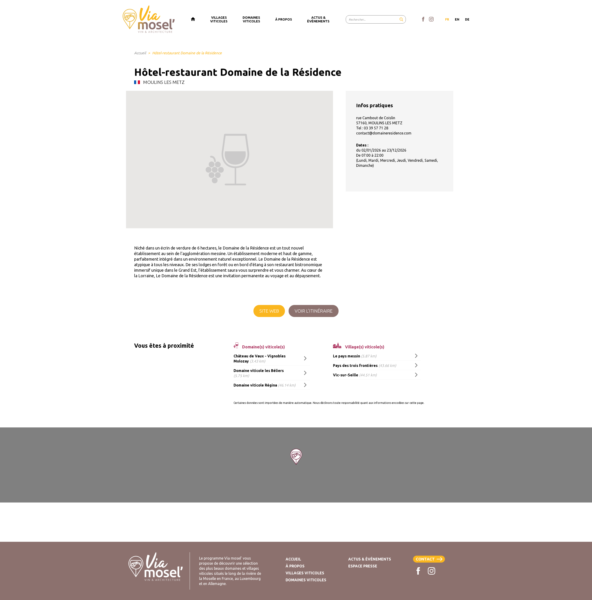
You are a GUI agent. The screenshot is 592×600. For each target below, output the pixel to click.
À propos (295, 566)
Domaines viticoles (306, 580)
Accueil (140, 53)
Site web (269, 311)
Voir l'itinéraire (314, 311)
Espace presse (362, 566)
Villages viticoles (305, 573)
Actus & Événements (369, 559)
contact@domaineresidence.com (383, 133)
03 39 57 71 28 (376, 128)
